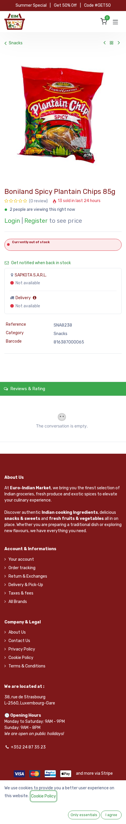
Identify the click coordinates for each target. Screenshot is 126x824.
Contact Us (19, 640)
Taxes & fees (20, 593)
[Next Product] (119, 43)
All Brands (17, 601)
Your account (21, 559)
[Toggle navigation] (115, 21)
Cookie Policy (20, 657)
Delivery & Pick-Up (25, 584)
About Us (17, 632)
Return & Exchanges (27, 576)
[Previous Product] (104, 43)
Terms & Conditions (26, 666)
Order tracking (21, 567)
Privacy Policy (21, 649)
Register (36, 220)
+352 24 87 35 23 (28, 747)
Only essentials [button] (84, 815)
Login (12, 220)
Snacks (16, 43)
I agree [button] (111, 815)
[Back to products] (111, 43)
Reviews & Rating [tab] (27, 388)
